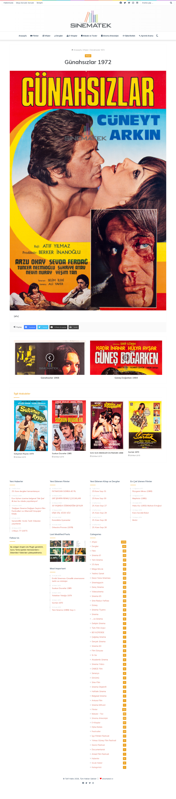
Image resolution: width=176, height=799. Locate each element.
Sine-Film (96, 682)
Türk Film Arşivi (98, 628)
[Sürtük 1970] (145, 424)
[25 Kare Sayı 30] (68, 544)
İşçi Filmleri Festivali (100, 736)
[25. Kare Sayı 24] (68, 559)
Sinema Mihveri (98, 705)
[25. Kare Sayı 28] (80, 551)
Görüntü (95, 678)
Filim (94, 551)
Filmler (35, 36)
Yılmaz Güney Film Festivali (104, 740)
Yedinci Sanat (98, 573)
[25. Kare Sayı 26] (55, 559)
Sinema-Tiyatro (99, 610)
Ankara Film (97, 700)
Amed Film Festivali (100, 754)
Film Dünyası (97, 650)
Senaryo (95, 673)
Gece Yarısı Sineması (101, 578)
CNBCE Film (97, 669)
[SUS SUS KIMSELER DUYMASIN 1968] (107, 425)
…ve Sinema (97, 619)
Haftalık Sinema (99, 691)
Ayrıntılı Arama (147, 36)
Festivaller (96, 731)
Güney (95, 605)
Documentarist (98, 749)
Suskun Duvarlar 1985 (62, 453)
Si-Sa (94, 655)
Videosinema (97, 591)
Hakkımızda (8, 3)
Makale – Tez (97, 714)
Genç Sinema (98, 587)
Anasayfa (23, 36)
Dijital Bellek (130, 36)
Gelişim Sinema (98, 623)
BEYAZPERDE (98, 632)
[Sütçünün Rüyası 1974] (31, 425)
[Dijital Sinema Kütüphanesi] (88, 19)
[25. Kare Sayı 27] (55, 551)
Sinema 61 (96, 555)
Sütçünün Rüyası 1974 (24, 453)
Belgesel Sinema (99, 696)
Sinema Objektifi (99, 687)
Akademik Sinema (100, 659)
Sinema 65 (96, 596)
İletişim (40, 3)
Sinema (95, 614)
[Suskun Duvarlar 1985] (69, 425)
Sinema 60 (96, 646)
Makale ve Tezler (89, 36)
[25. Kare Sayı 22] (80, 559)
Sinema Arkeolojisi (111, 36)
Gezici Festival (98, 745)
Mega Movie (97, 569)
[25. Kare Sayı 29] (68, 551)
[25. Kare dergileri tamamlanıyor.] (80, 544)
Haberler (95, 758)
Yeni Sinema (97, 560)
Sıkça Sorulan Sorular (25, 3)
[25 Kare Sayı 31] (55, 544)
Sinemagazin (97, 582)
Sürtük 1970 (133, 452)
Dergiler (59, 36)
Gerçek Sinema (98, 641)
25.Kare (95, 564)
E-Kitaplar (72, 36)
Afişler (47, 36)
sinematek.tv (107, 779)
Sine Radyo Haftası (100, 600)
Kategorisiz (96, 767)
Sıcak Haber (97, 763)
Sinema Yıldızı (98, 664)
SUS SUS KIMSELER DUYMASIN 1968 (106, 453)
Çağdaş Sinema (99, 637)
